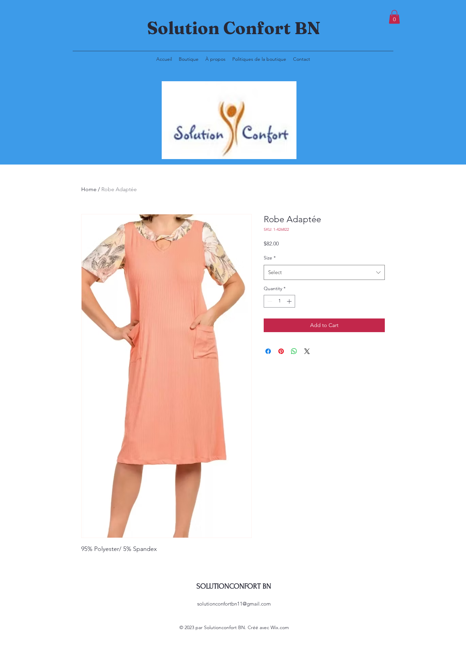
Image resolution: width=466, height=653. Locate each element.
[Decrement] (269, 301)
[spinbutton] (279, 301)
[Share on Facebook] (268, 351)
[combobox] (324, 272)
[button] (394, 17)
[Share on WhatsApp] (294, 351)
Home (89, 189)
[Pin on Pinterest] (281, 351)
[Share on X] (307, 351)
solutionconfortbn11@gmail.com (234, 603)
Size (270, 258)
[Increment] (290, 301)
